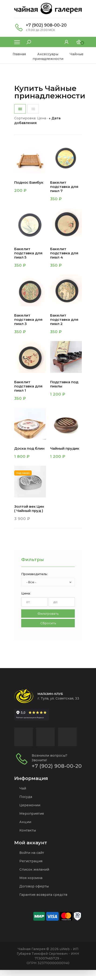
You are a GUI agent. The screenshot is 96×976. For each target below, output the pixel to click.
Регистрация (30, 861)
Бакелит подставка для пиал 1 (28, 386)
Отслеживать (31, 519)
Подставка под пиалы (64, 384)
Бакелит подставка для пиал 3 (28, 319)
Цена (41, 118)
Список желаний (33, 869)
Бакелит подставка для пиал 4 (64, 253)
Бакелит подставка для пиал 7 (64, 186)
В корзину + (25, 191)
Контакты (27, 830)
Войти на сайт (31, 853)
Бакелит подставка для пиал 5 (28, 253)
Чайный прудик (64, 448)
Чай (22, 788)
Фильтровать (48, 613)
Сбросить (48, 623)
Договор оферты (33, 886)
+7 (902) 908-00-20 (46, 25)
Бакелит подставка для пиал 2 (64, 319)
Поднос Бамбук (28, 182)
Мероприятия (31, 813)
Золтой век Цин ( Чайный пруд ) (29, 508)
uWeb (65, 949)
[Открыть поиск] (26, 41)
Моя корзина (30, 878)
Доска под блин (29, 448)
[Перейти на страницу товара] (30, 157)
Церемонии (29, 805)
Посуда (25, 797)
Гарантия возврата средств (42, 895)
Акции (24, 822)
